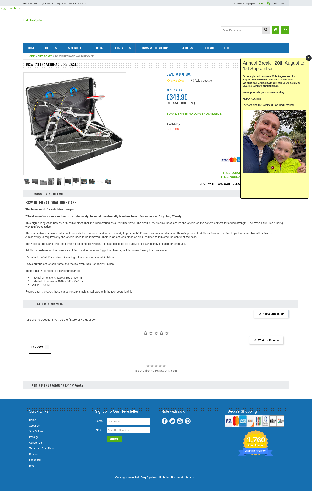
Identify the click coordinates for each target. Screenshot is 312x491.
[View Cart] (285, 30)
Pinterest (188, 421)
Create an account (76, 3)
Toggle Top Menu (10, 8)
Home (31, 56)
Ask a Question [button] (273, 314)
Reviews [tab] (37, 347)
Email (98, 430)
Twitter (172, 421)
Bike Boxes (45, 56)
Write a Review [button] (268, 340)
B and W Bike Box (179, 74)
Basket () (278, 3)
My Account (47, 3)
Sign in (60, 3)
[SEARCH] (266, 30)
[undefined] (75, 174)
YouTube (180, 421)
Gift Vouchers (30, 3)
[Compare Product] (275, 30)
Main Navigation (33, 20)
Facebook (165, 421)
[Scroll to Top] (0, 392)
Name (99, 421)
